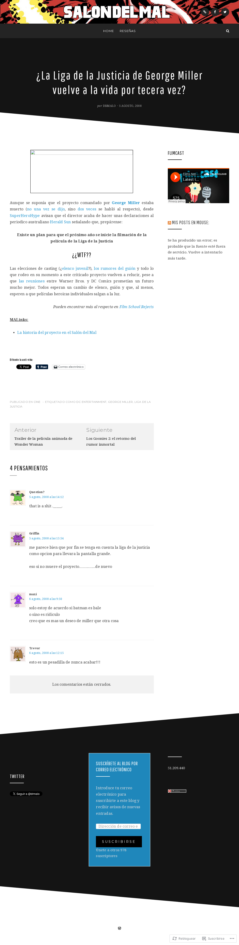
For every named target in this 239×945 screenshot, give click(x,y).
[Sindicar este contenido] (169, 222)
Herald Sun (60, 222)
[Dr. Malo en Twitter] (225, 12)
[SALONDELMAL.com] (11, 31)
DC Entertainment (91, 402)
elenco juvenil (75, 268)
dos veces (87, 209)
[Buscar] (228, 31)
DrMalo (109, 106)
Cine (37, 402)
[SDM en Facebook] (215, 12)
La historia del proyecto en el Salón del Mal (56, 332)
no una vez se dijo (46, 209)
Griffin (34, 533)
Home (108, 31)
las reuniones (32, 281)
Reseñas (128, 31)
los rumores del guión (114, 268)
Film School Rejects (137, 307)
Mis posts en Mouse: (190, 222)
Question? (37, 492)
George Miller (120, 402)
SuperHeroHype (25, 215)
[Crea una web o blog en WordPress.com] (119, 928)
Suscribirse (119, 842)
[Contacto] (205, 12)
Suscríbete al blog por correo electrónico (117, 766)
